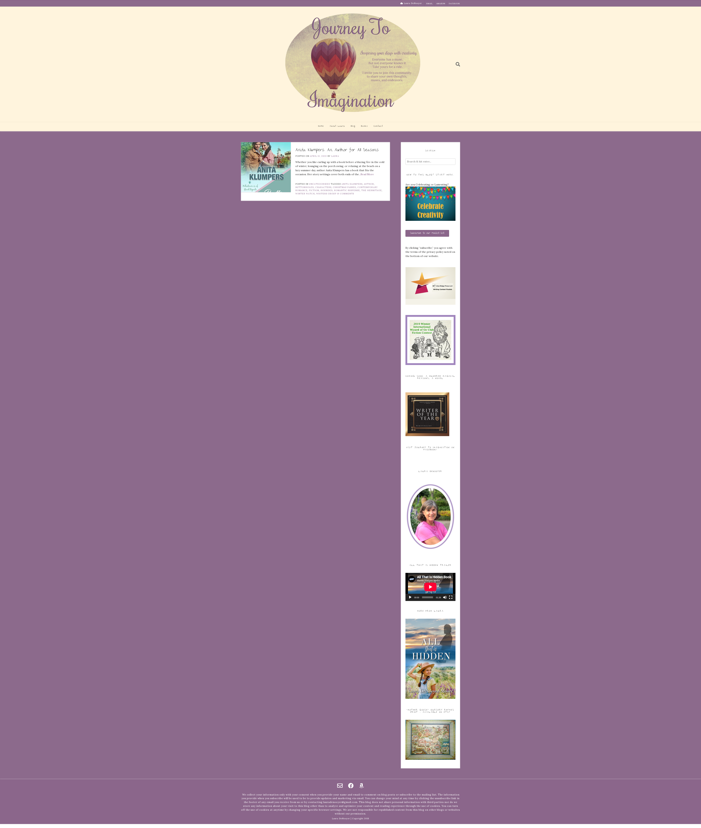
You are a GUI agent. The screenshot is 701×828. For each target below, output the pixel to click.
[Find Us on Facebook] (351, 785)
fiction (314, 190)
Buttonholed (304, 187)
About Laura (337, 126)
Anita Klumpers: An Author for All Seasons (337, 150)
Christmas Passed (344, 187)
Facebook (454, 3)
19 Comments (345, 193)
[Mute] (445, 597)
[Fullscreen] (451, 597)
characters (323, 187)
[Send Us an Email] (340, 785)
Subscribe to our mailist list (427, 233)
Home (321, 126)
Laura (335, 156)
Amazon (440, 3)
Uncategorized (319, 184)
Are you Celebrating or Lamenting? (427, 184)
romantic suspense (347, 190)
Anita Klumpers (352, 184)
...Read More (366, 174)
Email (429, 3)
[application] (430, 587)
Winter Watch (305, 193)
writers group (326, 193)
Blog (353, 126)
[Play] (410, 597)
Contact (378, 126)
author (369, 184)
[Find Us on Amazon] (361, 785)
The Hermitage (371, 190)
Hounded (327, 190)
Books (364, 126)
